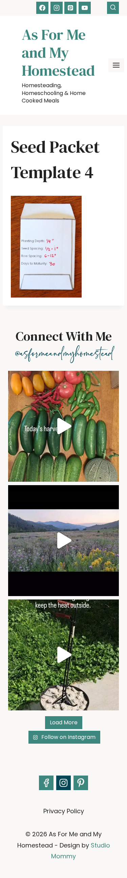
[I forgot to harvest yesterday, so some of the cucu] (63, 426)
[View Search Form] (113, 8)
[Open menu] (116, 65)
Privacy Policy (63, 811)
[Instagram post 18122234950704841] (63, 654)
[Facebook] (42, 8)
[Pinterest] (70, 8)
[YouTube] (85, 8)
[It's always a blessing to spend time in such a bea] (63, 540)
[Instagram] (56, 8)
